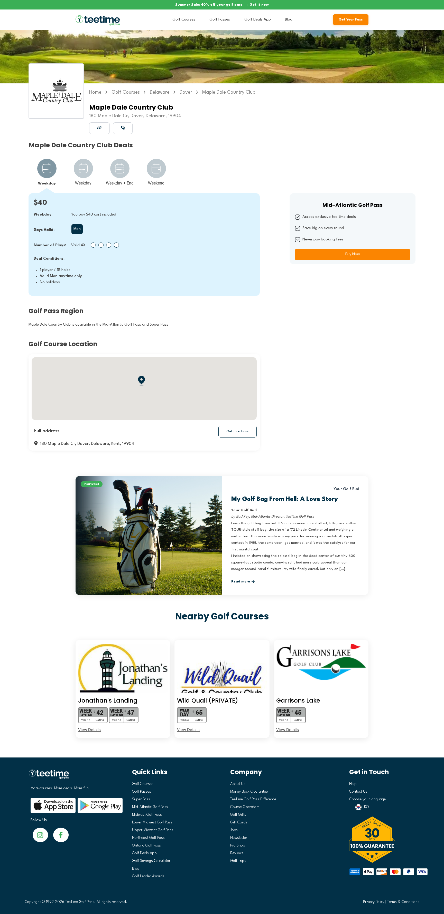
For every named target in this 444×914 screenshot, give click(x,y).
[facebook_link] (40, 835)
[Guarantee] (382, 839)
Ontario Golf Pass (146, 846)
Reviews (236, 853)
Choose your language (367, 799)
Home (95, 92)
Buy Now (352, 254)
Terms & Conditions (403, 902)
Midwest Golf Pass (147, 815)
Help (353, 784)
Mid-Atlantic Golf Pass (150, 807)
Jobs (234, 830)
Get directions (237, 431)
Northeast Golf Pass (148, 838)
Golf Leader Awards (148, 876)
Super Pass (141, 799)
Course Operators (245, 807)
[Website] (99, 127)
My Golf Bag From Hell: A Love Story (284, 499)
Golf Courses (183, 20)
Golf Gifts (238, 815)
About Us (237, 784)
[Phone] (123, 127)
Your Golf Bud (346, 489)
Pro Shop (237, 846)
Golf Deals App (257, 20)
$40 (40, 203)
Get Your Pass (351, 19)
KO (366, 807)
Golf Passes (219, 20)
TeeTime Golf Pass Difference (253, 799)
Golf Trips (238, 861)
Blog (288, 20)
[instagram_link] (61, 835)
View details (89, 729)
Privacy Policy (373, 902)
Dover (186, 92)
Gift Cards (238, 822)
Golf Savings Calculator (151, 861)
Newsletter (238, 838)
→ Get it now (257, 4)
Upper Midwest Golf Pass (152, 830)
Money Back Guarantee (249, 792)
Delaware (160, 92)
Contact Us (358, 792)
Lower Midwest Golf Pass (152, 822)
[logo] (75, 776)
